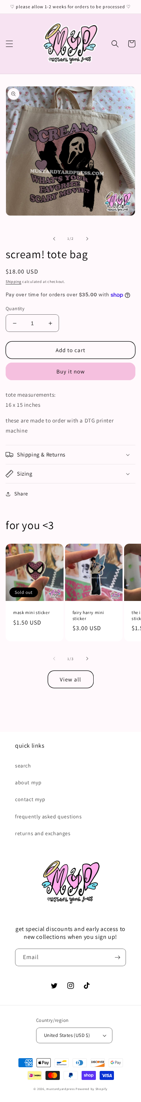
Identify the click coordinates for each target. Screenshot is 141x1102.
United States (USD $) (67, 1035)
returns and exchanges (43, 833)
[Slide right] (87, 239)
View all (70, 679)
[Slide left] (54, 239)
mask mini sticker (31, 612)
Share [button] (21, 493)
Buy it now (70, 371)
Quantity (15, 308)
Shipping (13, 281)
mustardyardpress (60, 1089)
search (23, 765)
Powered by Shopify (92, 1089)
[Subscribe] (117, 957)
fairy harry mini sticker (89, 615)
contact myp (30, 799)
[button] (9, 44)
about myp (28, 782)
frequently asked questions (48, 816)
